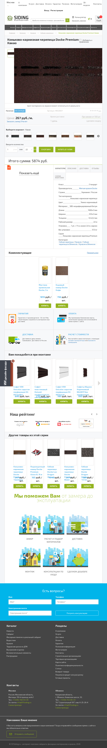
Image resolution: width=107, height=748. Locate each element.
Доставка (40, 4)
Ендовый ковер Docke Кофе (62, 287)
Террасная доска (46, 27)
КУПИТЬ (45, 306)
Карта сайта (60, 662)
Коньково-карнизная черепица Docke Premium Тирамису (18, 470)
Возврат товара (62, 671)
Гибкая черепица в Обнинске (74, 243)
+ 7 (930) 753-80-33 (67, 700)
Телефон (59, 597)
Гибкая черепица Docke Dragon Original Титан (86, 470)
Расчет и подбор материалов (53, 540)
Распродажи (12, 656)
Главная (12, 33)
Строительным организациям (68, 656)
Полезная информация (65, 646)
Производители (71, 27)
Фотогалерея (76, 4)
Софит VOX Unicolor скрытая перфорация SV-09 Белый (64, 390)
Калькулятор (80, 17)
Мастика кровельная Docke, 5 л (44, 287)
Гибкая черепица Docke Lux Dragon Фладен (52, 470)
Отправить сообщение (24, 734)
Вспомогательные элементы (19, 653)
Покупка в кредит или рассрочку (69, 675)
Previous (7, 136)
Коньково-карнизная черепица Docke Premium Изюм (69, 470)
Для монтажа (61, 27)
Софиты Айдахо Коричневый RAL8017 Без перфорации (84, 390)
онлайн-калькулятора (76, 340)
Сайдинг (18, 27)
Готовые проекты (62, 678)
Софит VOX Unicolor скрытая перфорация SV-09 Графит (21, 390)
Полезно (65, 4)
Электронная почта (17, 608)
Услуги (31, 4)
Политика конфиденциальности (69, 665)
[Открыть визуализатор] (6, 374)
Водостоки (37, 27)
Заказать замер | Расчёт (17, 121)
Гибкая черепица (46, 33)
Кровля (54, 27)
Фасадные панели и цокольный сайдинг (24, 637)
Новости (10, 631)
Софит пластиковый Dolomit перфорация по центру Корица (42, 390)
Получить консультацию (77, 613)
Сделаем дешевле (77, 571)
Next (98, 136)
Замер (29, 539)
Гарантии (57, 4)
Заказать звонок (79, 21)
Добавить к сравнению (85, 41)
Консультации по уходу (53, 573)
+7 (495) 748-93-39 (20, 700)
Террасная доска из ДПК (17, 646)
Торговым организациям (66, 659)
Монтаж (29, 571)
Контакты (97, 4)
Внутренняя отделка (83, 27)
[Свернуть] (13, 361)
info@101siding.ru (24, 702)
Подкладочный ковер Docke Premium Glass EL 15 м (36, 470)
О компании (60, 631)
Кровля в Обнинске (87, 244)
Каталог (12, 27)
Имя (10, 597)
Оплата (48, 4)
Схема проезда (15, 705)
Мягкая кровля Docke (88, 188)
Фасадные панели (27, 27)
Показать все (92, 253)
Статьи (58, 668)
